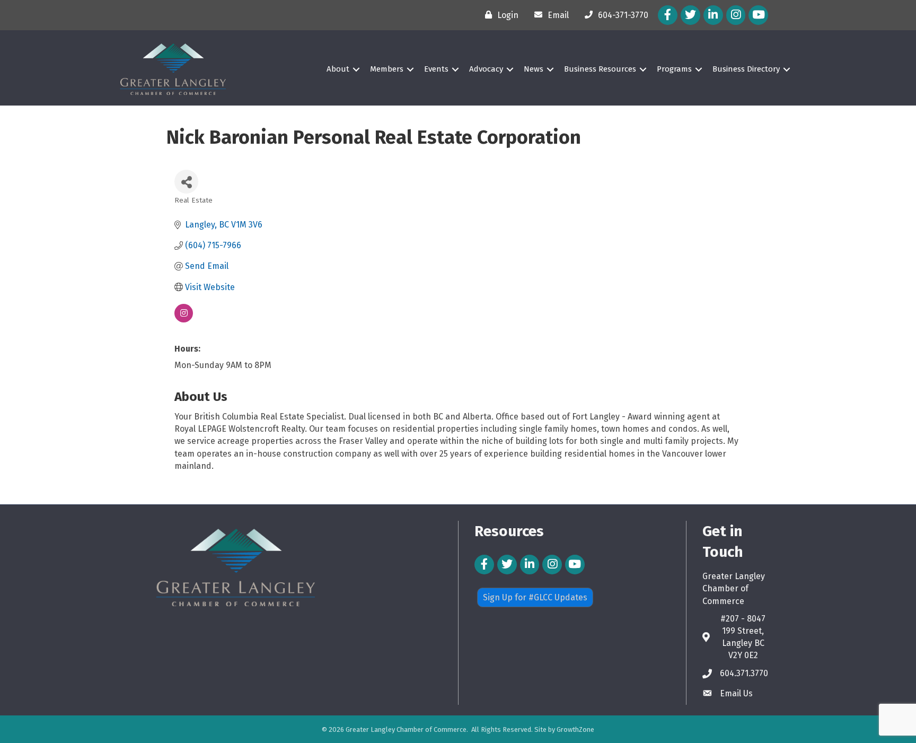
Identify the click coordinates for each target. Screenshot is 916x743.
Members (386, 69)
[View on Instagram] (183, 319)
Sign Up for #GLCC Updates (535, 597)
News (533, 69)
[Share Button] (186, 182)
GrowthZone (575, 729)
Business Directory (746, 69)
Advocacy (486, 69)
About (338, 69)
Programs (674, 69)
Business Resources (600, 69)
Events (436, 69)
